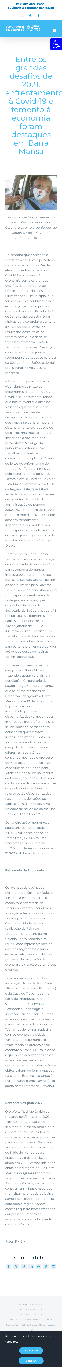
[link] (56, 44)
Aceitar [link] (31, 1350)
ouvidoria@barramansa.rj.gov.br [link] (31, 7)
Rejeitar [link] (31, 1360)
